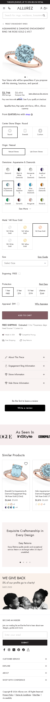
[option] (9, 132)
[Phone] (9, 8)
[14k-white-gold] (6, 504)
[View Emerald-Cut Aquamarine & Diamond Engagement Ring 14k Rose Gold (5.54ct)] (16, 473)
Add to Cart (25, 315)
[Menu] (4, 8)
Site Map (36, 695)
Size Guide (43, 256)
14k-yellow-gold (9, 504)
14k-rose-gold (11, 504)
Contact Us (18, 328)
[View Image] (25, 436)
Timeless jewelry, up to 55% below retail (25, 2)
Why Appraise (41, 303)
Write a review (25, 407)
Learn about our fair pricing (38, 94)
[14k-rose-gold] (42, 504)
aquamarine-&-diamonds (9, 507)
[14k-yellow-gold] (9, 504)
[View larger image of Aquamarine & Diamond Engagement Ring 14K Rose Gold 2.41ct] (25, 56)
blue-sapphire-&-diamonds (11, 507)
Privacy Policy (8, 695)
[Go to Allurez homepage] (25, 8)
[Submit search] (44, 15)
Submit (25, 642)
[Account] (41, 8)
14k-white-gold (6, 504)
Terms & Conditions (23, 695)
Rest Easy (43, 284)
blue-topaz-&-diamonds (14, 507)
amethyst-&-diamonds (6, 507)
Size (4, 256)
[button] (25, 273)
